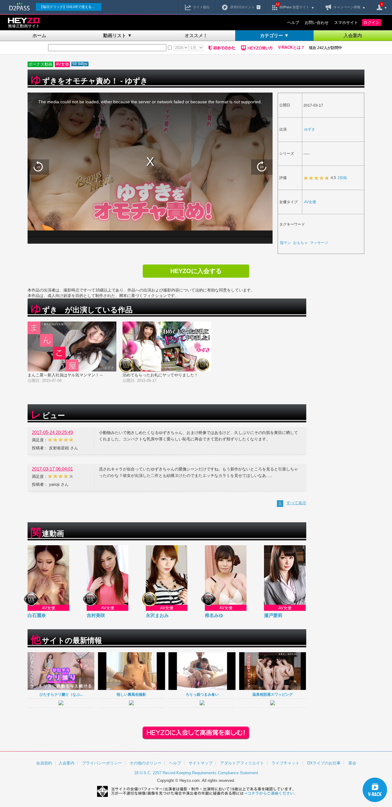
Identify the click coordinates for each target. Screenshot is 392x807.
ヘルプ (293, 22)
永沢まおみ (157, 615)
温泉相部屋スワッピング (272, 694)
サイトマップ (201, 763)
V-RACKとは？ (291, 47)
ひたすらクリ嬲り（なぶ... (61, 694)
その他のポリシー (145, 763)
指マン (285, 243)
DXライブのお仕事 (324, 763)
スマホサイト (346, 22)
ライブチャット (286, 763)
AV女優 (310, 202)
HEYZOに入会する (196, 271)
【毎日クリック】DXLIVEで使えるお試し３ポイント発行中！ (70, 7)
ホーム (39, 35)
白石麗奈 (37, 615)
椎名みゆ (214, 615)
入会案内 (353, 35)
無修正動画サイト (24, 26)
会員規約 (44, 763)
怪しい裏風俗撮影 (131, 694)
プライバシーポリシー (102, 763)
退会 (352, 763)
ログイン (371, 22)
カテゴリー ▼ (274, 35)
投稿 (342, 178)
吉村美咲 (96, 615)
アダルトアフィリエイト (242, 763)
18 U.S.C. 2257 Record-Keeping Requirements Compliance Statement (196, 773)
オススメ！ (196, 35)
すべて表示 (296, 503)
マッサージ (319, 243)
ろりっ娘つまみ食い (202, 694)
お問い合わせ (317, 22)
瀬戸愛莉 (273, 615)
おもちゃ (300, 243)
